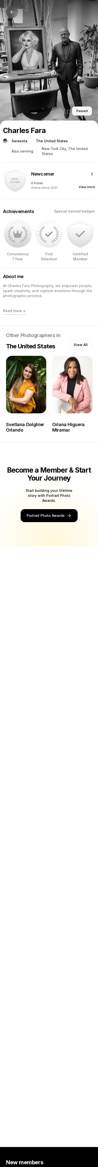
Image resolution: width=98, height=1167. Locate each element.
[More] (92, 174)
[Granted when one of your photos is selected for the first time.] (49, 234)
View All (81, 345)
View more (87, 187)
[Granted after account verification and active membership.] (80, 234)
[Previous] (12, 12)
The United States (52, 141)
